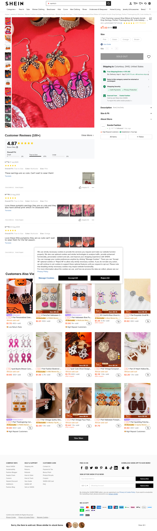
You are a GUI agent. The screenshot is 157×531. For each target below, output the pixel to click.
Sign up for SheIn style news (92, 474)
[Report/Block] (93, 187)
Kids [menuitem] (59, 9)
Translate (8, 176)
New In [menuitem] (21, 9)
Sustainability (10, 469)
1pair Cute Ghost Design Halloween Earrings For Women (79, 369)
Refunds (27, 472)
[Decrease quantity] (107, 48)
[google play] (128, 469)
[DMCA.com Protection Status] (87, 515)
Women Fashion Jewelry (33, 14)
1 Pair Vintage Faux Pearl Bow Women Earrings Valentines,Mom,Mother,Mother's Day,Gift (79, 420)
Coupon (45, 478)
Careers (9, 478)
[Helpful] (80, 187)
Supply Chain (10, 475)
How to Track (29, 478)
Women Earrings (48, 14)
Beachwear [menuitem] (51, 9)
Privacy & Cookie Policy (127, 492)
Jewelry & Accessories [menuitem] (131, 9)
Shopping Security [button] (113, 86)
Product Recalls (48, 475)
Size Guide (28, 481)
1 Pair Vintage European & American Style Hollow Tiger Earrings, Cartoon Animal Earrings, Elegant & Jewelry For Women (108, 369)
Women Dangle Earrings (64, 14)
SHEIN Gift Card (48, 481)
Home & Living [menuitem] (115, 9)
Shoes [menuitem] (84, 9)
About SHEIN (10, 466)
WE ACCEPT (84, 503)
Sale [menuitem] (28, 9)
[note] (14, 327)
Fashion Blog (10, 487)
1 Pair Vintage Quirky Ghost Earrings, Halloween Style (49, 420)
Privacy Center (11, 517)
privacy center (113, 494)
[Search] (108, 3)
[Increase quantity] (116, 48)
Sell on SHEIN (29, 487)
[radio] (105, 39)
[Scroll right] (150, 9)
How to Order (29, 475)
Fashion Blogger (11, 472)
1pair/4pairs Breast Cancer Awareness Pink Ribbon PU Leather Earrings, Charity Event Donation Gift (20, 369)
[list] (99, 468)
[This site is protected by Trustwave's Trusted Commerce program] (81, 515)
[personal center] (130, 3)
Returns (27, 469)
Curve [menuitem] (65, 9)
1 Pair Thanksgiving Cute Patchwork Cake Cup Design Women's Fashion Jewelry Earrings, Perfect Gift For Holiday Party (20, 422)
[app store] (123, 469)
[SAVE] (148, 56)
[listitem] (20, 303)
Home (7, 14)
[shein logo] (14, 3)
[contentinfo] (116, 509)
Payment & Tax (48, 469)
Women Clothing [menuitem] (38, 9)
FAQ (44, 484)
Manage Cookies (42, 517)
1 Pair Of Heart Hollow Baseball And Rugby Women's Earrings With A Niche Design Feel (137, 369)
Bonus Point (47, 472)
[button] (145, 3)
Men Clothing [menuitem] (75, 9)
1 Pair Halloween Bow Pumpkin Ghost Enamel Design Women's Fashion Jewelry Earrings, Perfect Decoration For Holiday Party (79, 317)
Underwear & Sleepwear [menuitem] (98, 9)
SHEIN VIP (28, 484)
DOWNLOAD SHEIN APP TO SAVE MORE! (135, 463)
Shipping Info (29, 466)
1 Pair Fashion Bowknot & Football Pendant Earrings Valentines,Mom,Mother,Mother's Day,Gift (49, 369)
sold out (122, 56)
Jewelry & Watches (17, 14)
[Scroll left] (147, 9)
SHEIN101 (9, 484)
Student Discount (12, 481)
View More (78, 438)
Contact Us (46, 466)
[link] (135, 3)
